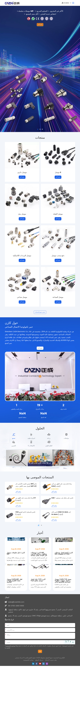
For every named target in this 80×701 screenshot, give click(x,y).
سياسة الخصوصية (28, 664)
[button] (77, 69)
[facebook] (36, 668)
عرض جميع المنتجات (40, 312)
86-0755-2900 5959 (16, 610)
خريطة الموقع (39, 664)
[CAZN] (12, 2)
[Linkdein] (33, 668)
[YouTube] (40, 668)
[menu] (73, 3)
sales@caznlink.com (16, 606)
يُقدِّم (40, 656)
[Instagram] (47, 668)
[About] (40, 376)
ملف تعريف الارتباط (51, 664)
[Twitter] (43, 668)
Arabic (66, 3)
